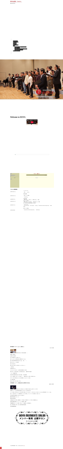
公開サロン (13, 53)
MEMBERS (13, 52)
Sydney (24, 445)
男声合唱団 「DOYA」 (16, 1)
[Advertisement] (32, 434)
